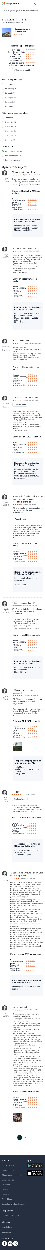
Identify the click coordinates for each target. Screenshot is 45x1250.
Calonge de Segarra (13, 11)
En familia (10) (10, 89)
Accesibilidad (7, 1199)
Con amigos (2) (11, 106)
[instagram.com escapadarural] (10, 1245)
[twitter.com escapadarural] (15, 1245)
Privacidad (6, 1185)
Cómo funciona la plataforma (13, 1204)
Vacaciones (6, 1232)
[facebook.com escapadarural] (4, 1245)
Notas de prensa (8, 1170)
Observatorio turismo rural (12, 1175)
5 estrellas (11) (11, 122)
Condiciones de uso (9, 1180)
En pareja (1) (10, 93)
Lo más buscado (8, 1227)
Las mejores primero (13, 156)
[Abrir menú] (41, 4)
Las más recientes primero (15, 151)
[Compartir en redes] (34, 4)
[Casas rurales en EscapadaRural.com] (11, 4)
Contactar (6, 1194)
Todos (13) (9, 84)
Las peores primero (12, 160)
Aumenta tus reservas (10, 1215)
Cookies (5, 1189)
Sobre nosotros (8, 1165)
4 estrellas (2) (10, 127)
